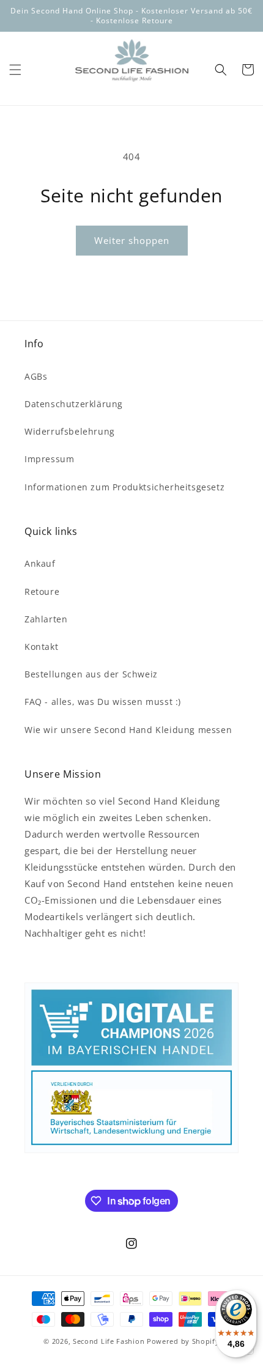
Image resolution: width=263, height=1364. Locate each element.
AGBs (35, 376)
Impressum (49, 459)
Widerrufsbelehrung (69, 431)
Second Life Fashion (108, 1341)
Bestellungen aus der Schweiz (91, 674)
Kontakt (41, 646)
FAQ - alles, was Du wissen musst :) (102, 701)
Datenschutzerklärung (73, 404)
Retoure (41, 591)
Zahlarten (45, 619)
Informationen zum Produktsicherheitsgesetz (124, 487)
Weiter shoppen (131, 240)
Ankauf (40, 563)
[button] (15, 69)
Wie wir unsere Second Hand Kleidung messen (128, 729)
